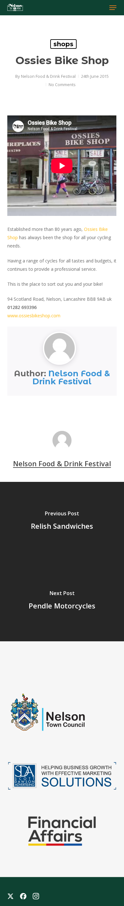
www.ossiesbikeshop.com (33, 316)
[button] (112, 7)
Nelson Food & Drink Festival (48, 76)
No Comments (62, 84)
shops (63, 44)
